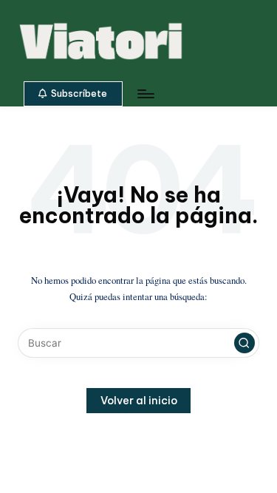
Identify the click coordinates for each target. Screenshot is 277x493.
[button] (73, 93)
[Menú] (144, 93)
